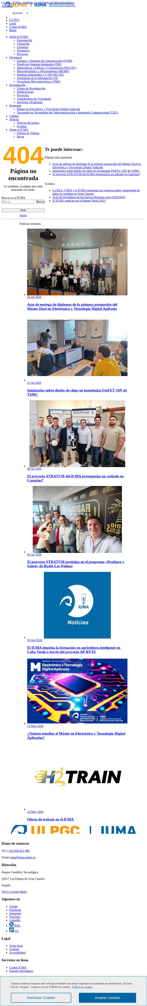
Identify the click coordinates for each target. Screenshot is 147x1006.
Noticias (14, 119)
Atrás (23, 210)
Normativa (23, 50)
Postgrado (15, 105)
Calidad (14, 116)
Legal (12, 23)
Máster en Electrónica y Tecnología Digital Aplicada (48, 109)
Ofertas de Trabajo (28, 133)
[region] (73, 991)
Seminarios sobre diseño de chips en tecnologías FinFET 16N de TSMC (96, 170)
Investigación (17, 85)
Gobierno (22, 47)
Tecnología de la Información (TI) (37, 78)
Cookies (14, 949)
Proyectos (23, 95)
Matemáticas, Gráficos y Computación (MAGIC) (46, 67)
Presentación (24, 40)
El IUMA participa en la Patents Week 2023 (78, 200)
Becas (20, 136)
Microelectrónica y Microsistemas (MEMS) (43, 71)
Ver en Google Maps (14, 891)
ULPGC (14, 20)
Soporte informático (21, 971)
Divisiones (15, 57)
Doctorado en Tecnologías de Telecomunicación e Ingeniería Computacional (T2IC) (67, 112)
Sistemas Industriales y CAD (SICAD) (40, 74)
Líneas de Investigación (31, 88)
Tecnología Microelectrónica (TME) (38, 81)
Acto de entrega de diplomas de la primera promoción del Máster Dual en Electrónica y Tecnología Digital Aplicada (96, 165)
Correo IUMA (18, 26)
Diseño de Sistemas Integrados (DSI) (39, 64)
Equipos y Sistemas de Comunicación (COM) (44, 61)
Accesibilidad (17, 952)
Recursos (22, 54)
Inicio (23, 215)
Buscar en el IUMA (13, 197)
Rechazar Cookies (41, 998)
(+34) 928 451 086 (18, 850)
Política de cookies (82, 987)
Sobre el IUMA (18, 36)
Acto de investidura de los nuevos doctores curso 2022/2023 (88, 197)
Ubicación (23, 43)
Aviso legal (16, 945)
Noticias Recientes (28, 122)
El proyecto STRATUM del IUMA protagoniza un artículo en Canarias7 (96, 174)
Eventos (22, 126)
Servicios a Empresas (29, 102)
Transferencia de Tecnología (34, 98)
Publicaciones (25, 91)
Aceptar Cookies (107, 998)
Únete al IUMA (18, 129)
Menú (12, 30)
